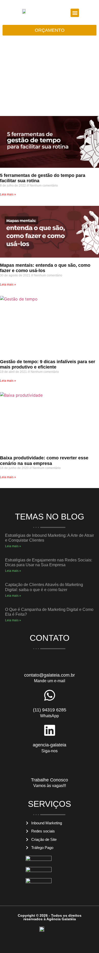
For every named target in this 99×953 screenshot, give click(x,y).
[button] (75, 13)
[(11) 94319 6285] (49, 695)
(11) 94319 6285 (49, 709)
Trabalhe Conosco (49, 779)
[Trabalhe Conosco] (49, 765)
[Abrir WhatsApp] (86, 940)
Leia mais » (8, 194)
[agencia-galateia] (49, 730)
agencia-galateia (49, 744)
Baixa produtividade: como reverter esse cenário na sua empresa (44, 460)
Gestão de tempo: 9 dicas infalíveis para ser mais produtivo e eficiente (47, 364)
